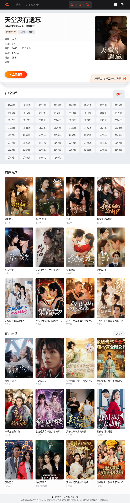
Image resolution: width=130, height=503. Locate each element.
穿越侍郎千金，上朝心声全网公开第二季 (80, 380)
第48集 (118, 142)
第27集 (42, 127)
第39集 (103, 135)
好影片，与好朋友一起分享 (107, 78)
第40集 (118, 135)
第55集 (103, 150)
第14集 (87, 112)
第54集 (87, 150)
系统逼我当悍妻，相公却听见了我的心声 (50, 431)
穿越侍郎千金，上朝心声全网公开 (111, 380)
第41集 (11, 142)
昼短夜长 (9, 219)
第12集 (57, 112)
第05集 (72, 105)
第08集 (118, 105)
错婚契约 (101, 270)
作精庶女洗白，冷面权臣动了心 (50, 320)
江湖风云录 (41, 380)
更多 (118, 333)
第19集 (42, 120)
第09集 (11, 112)
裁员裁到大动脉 (104, 431)
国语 (14, 57)
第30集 (87, 127)
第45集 (72, 142)
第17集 (11, 120)
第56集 (118, 150)
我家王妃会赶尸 (104, 219)
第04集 (57, 105)
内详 (14, 43)
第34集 (26, 135)
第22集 (87, 120)
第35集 (42, 135)
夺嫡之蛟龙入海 (12, 431)
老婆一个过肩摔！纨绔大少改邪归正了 (80, 320)
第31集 (103, 127)
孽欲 (68, 219)
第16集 (118, 112)
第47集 (103, 142)
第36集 (57, 135)
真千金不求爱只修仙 (76, 431)
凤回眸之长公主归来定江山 (49, 270)
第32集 (118, 127)
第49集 (11, 150)
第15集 (103, 112)
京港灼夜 (70, 270)
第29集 (72, 127)
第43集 (42, 142)
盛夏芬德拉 (10, 380)
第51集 (42, 150)
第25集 (11, 127)
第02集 (26, 105)
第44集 (57, 142)
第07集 (103, 105)
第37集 (72, 135)
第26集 (26, 127)
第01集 (11, 105)
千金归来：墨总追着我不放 (110, 320)
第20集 (57, 120)
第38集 (87, 135)
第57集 (11, 157)
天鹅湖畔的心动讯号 (15, 320)
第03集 (42, 105)
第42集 (26, 142)
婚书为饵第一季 (43, 219)
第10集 (26, 112)
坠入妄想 (9, 270)
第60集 (57, 157)
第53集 (72, 150)
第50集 (26, 150)
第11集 (42, 112)
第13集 (72, 112)
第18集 (26, 120)
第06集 (87, 105)
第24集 (118, 120)
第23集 (103, 120)
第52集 (57, 150)
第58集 (26, 157)
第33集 (11, 135)
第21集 (72, 120)
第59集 (42, 157)
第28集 (57, 127)
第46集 (87, 142)
